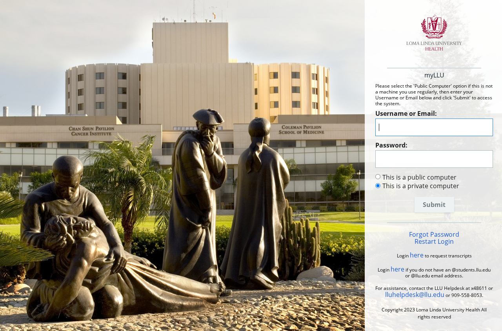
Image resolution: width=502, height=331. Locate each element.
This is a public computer (419, 177)
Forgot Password (434, 234)
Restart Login (434, 241)
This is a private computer (420, 186)
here (417, 255)
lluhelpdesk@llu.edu (414, 294)
